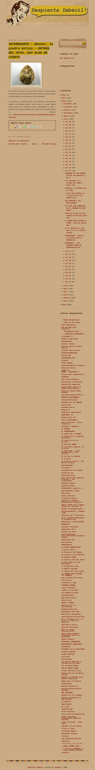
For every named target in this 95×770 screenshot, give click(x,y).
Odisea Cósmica (68, 639)
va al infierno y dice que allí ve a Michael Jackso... (75, 230)
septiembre (69, 113)
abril (66, 292)
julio (66, 119)
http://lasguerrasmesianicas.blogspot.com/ (73, 518)
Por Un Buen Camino (70, 666)
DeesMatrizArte (68, 407)
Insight (57, 767)
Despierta (66, 410)
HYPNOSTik (66, 524)
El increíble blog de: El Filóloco (73, 447)
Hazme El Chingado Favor (72, 509)
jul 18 (68, 158)
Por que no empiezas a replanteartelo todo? (71, 662)
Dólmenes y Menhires (70, 426)
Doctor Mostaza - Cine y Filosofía (72, 423)
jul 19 (68, 155)
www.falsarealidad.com (71, 739)
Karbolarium (67, 542)
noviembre (68, 107)
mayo (66, 289)
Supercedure (67, 704)
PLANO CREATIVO (68, 654)
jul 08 (68, 263)
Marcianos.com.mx (69, 598)
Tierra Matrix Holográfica (73, 714)
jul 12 (68, 254)
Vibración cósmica (69, 734)
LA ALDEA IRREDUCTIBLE (71, 547)
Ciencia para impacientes (73, 374)
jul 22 (68, 146)
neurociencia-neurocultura (73, 617)
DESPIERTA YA (67, 415)
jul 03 (68, 276)
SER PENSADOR (67, 693)
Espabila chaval (68, 483)
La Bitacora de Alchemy (72, 552)
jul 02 (68, 279)
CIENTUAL (65, 377)
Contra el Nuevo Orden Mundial (71, 391)
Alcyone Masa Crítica (71, 350)
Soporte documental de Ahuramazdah (71, 698)
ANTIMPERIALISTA (68, 358)
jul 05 (68, 273)
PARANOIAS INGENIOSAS (71, 642)
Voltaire (65, 736)
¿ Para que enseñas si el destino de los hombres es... (75, 196)
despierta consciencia (71, 412)
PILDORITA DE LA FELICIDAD (73, 649)
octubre (67, 110)
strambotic (66, 702)
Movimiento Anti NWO (70, 612)
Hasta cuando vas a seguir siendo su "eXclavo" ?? (73, 505)
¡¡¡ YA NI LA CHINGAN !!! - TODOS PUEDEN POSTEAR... (73, 749)
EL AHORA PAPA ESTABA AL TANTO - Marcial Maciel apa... (76, 223)
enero (66, 301)
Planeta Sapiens (68, 652)
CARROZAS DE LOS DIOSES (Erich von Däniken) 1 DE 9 (75, 176)
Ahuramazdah (67, 341)
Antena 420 (66, 355)
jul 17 (68, 161)
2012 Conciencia (68, 325)
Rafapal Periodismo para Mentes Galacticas (72, 678)
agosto (67, 116)
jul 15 (68, 168)
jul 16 (68, 165)
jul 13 (68, 251)
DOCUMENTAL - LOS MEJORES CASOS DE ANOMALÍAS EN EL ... (74, 245)
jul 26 (68, 137)
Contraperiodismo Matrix (72, 395)
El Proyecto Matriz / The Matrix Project (73, 462)
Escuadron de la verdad (72, 470)
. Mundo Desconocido (70, 320)
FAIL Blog (66, 493)
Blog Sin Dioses (68, 368)
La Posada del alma (70, 566)
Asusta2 (65, 360)
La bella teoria (68, 550)
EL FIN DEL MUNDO (69, 444)
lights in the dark (70, 590)
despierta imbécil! (36, 767)
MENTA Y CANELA (68, 603)
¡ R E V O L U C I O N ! (72, 744)
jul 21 (68, 149)
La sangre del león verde (73, 571)
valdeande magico (69, 731)
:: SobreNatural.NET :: (72, 331)
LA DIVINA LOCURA (69, 557)
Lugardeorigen (68, 595)
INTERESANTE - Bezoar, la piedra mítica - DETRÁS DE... (75, 238)
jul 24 (68, 140)
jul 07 (68, 266)
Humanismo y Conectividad (73, 522)
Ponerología (67, 659)
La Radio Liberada (69, 569)
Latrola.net (67, 580)
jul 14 (68, 171)
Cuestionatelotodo (69, 400)
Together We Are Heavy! (72, 726)
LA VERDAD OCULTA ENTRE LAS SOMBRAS (72, 574)
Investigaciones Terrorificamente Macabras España (73, 536)
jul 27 (68, 134)
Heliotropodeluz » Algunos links (73, 512)
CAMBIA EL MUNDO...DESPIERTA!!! (71, 371)
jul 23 (68, 143)
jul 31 (68, 122)
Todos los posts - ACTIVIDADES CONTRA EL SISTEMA (71, 718)
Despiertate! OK (68, 417)
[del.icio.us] (16, 128)
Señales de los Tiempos (72, 695)
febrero (67, 298)
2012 (64, 95)
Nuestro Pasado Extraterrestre (68, 630)
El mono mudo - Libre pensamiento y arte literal (71, 452)
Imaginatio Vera (68, 529)
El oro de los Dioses (71, 456)
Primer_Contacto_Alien (71, 671)
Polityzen (66, 657)
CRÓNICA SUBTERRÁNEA (70, 397)
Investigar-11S (68, 540)
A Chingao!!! (67, 336)
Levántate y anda (69, 583)
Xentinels (66, 741)
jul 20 (68, 152)
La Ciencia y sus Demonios (73, 555)
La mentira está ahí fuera (73, 560)
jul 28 (68, 131)
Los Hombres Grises (70, 593)
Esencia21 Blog (68, 475)
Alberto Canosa (68, 344)
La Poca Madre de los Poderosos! (71, 563)
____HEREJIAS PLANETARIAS (73, 334)
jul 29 (68, 128)
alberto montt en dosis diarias (72, 347)
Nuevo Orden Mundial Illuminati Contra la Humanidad (71, 635)
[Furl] (11, 128)
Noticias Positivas (70, 627)
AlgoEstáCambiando (69, 353)
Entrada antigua (49, 144)
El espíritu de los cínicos (70, 441)
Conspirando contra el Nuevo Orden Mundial (71, 387)
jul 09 (68, 260)
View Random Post (67, 58)
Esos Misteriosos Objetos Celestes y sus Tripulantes (73, 479)
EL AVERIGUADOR (68, 431)
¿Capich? (65, 753)
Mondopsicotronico (69, 609)
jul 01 (68, 282)
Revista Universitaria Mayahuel (71, 689)
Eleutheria (66, 468)
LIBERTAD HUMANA (68, 585)
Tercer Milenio (68, 712)
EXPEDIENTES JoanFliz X (72, 488)
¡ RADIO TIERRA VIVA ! (71, 746)
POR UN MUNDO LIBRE (70, 668)
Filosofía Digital (69, 498)
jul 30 (68, 125)
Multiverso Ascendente (71, 614)
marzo (66, 295)
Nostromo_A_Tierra (69, 625)
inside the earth (69, 532)
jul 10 (68, 257)
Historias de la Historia (73, 515)
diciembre (68, 104)
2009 (64, 305)
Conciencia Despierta (71, 384)
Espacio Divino (68, 486)
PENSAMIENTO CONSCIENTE (72, 644)
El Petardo (66, 459)
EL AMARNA (66, 429)
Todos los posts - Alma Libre (72, 722)
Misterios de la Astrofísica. (68, 606)
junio (66, 286)
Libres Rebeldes (68, 588)
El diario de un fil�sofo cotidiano (73, 437)
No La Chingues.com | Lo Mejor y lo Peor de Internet (72, 620)
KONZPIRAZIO (67, 545)
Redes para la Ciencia (71, 681)
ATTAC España (67, 363)
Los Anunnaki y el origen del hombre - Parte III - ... (74, 183)
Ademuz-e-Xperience (70, 339)
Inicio (34, 144)
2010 (64, 101)
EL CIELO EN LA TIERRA (71, 434)
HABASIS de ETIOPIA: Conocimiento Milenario (72, 501)
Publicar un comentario (19, 141)
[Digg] (20, 128)
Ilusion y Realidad (70, 527)
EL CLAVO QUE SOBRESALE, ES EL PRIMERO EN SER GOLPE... (75, 208)
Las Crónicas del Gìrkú (72, 578)
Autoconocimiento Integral (73, 365)
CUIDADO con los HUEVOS (72, 402)
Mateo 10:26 (67, 600)
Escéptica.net (68, 473)
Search (83, 43)
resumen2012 (67, 684)
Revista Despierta (69, 686)
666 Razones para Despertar (69, 328)
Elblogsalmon (67, 465)
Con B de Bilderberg (70, 379)
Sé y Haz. (66, 707)
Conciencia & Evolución (72, 382)
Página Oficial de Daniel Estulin (73, 674)
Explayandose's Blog (70, 491)
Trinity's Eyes (68, 729)
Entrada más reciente (18, 144)
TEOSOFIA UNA (67, 709)
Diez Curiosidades (69, 420)
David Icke (66, 405)
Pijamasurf (66, 647)
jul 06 (68, 270)
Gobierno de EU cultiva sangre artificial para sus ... (76, 216)
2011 (64, 98)
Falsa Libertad (68, 496)
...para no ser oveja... (72, 322)
